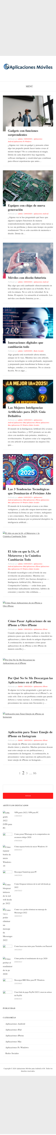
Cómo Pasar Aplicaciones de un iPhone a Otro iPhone (29, 623)
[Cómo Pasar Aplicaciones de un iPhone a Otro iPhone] (24, 605)
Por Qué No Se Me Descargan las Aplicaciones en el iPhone (30, 680)
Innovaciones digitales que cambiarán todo (25, 344)
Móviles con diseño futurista (27, 277)
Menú (29, 86)
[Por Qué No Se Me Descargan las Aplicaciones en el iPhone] (24, 663)
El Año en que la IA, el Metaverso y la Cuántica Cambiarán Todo (24, 555)
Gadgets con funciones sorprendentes (23, 132)
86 (34, 773)
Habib (20, 629)
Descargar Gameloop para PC (25, 872)
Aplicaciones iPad (20, 422)
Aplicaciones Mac (13, 1041)
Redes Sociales (39, 351)
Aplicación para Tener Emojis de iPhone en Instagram (30, 734)
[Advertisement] (28, 28)
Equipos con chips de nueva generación (26, 207)
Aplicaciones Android (41, 213)
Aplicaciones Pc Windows (22, 141)
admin (20, 139)
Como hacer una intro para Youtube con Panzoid (33, 946)
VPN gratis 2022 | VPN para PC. (26, 812)
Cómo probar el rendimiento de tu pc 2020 (30, 958)
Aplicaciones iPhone (33, 422)
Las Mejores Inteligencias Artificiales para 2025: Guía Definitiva (27, 411)
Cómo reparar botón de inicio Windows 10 (30, 846)
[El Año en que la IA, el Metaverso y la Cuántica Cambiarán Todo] (24, 536)
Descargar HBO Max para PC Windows (29, 980)
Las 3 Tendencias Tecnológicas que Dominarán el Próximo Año (29, 491)
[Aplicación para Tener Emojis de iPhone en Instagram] (24, 716)
